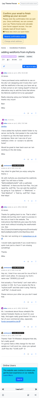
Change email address (13, 41)
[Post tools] (36, 113)
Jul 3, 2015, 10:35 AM (21, 308)
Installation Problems (9, 56)
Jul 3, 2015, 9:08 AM (20, 207)
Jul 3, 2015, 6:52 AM (14, 168)
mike (5, 73)
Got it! (19, 379)
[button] (3, 395)
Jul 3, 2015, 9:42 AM (14, 270)
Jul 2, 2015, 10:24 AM (21, 73)
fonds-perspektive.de (9, 321)
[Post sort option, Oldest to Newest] (4, 66)
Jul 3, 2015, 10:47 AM (14, 335)
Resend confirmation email (29, 3)
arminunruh (7, 165)
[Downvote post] (32, 113)
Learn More (8, 375)
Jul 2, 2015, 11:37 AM (20, 123)
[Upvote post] (24, 113)
